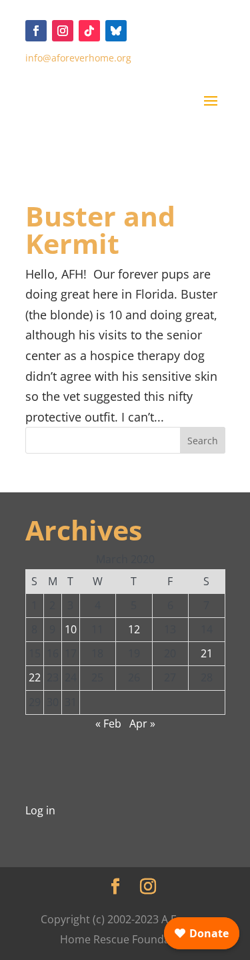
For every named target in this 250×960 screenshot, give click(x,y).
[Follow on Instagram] (62, 30)
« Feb (108, 723)
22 (35, 677)
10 (71, 629)
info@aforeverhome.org (78, 57)
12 (134, 629)
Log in (40, 810)
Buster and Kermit (100, 229)
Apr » (142, 723)
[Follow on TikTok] (89, 30)
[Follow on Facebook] (36, 30)
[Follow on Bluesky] (116, 30)
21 (207, 653)
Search (202, 440)
